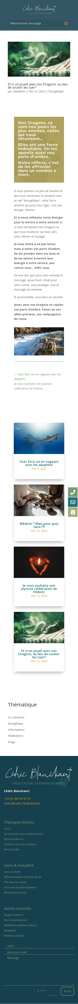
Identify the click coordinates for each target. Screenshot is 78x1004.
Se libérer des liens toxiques (20, 844)
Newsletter (10, 930)
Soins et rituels (12, 871)
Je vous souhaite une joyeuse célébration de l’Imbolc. (39, 588)
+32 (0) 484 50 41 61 (17, 798)
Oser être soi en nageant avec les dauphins (39, 463)
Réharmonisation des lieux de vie (22, 877)
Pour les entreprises (15, 920)
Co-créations (16, 717)
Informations (16, 730)
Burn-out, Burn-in (13, 839)
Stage (11, 742)
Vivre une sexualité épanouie (20, 887)
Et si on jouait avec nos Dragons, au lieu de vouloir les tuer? (38, 86)
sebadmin (19, 91)
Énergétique (56, 91)
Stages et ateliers (13, 915)
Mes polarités (11, 849)
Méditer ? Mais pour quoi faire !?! (39, 525)
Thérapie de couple (15, 882)
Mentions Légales (14, 935)
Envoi (67, 991)
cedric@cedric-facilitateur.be (22, 803)
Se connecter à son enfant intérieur (23, 834)
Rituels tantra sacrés (15, 892)
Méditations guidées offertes (20, 925)
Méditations (15, 736)
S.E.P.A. (8, 828)
